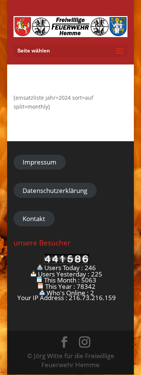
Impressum (39, 162)
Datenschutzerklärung (55, 190)
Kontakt (34, 218)
